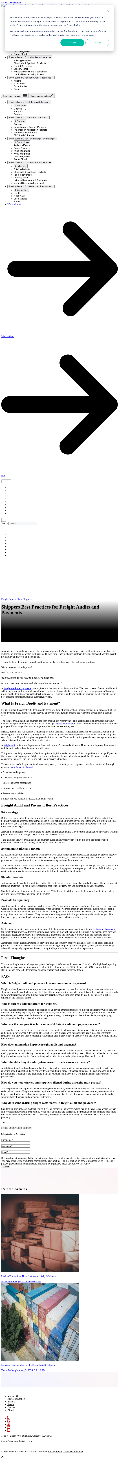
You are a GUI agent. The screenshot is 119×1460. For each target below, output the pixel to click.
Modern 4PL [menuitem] (13, 1396)
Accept (72, 42)
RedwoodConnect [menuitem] (16, 1398)
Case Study (13, 502)
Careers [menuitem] (11, 1407)
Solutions (21, 105)
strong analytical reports (22, 767)
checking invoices (65, 723)
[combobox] (23, 523)
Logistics (11, 499)
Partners (20, 121)
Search (4, 523)
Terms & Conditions (73, 1451)
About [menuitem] (10, 1410)
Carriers (11, 507)
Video (10, 496)
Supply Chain (13, 487)
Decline (97, 42)
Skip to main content (11, 2)
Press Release (13, 510)
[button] (2, 1457)
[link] (16, 1390)
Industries (21, 166)
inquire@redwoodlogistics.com (16, 1441)
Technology (22, 142)
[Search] (3, 520)
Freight (10, 490)
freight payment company (102, 929)
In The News (12, 513)
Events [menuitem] (10, 1404)
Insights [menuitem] (11, 1401)
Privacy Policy (55, 1451)
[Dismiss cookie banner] (108, 12)
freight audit (9, 745)
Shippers (11, 493)
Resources (22, 190)
